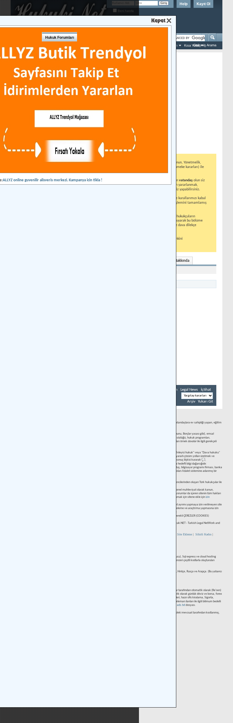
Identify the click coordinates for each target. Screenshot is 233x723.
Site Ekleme (184, 534)
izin (208, 497)
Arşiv (191, 401)
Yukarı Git (205, 401)
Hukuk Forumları (59, 37)
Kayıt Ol (203, 4)
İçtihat (206, 390)
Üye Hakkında (178, 261)
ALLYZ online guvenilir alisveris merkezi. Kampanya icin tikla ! (52, 180)
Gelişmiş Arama (204, 45)
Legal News (189, 390)
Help (183, 4)
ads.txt (181, 605)
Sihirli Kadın (203, 534)
